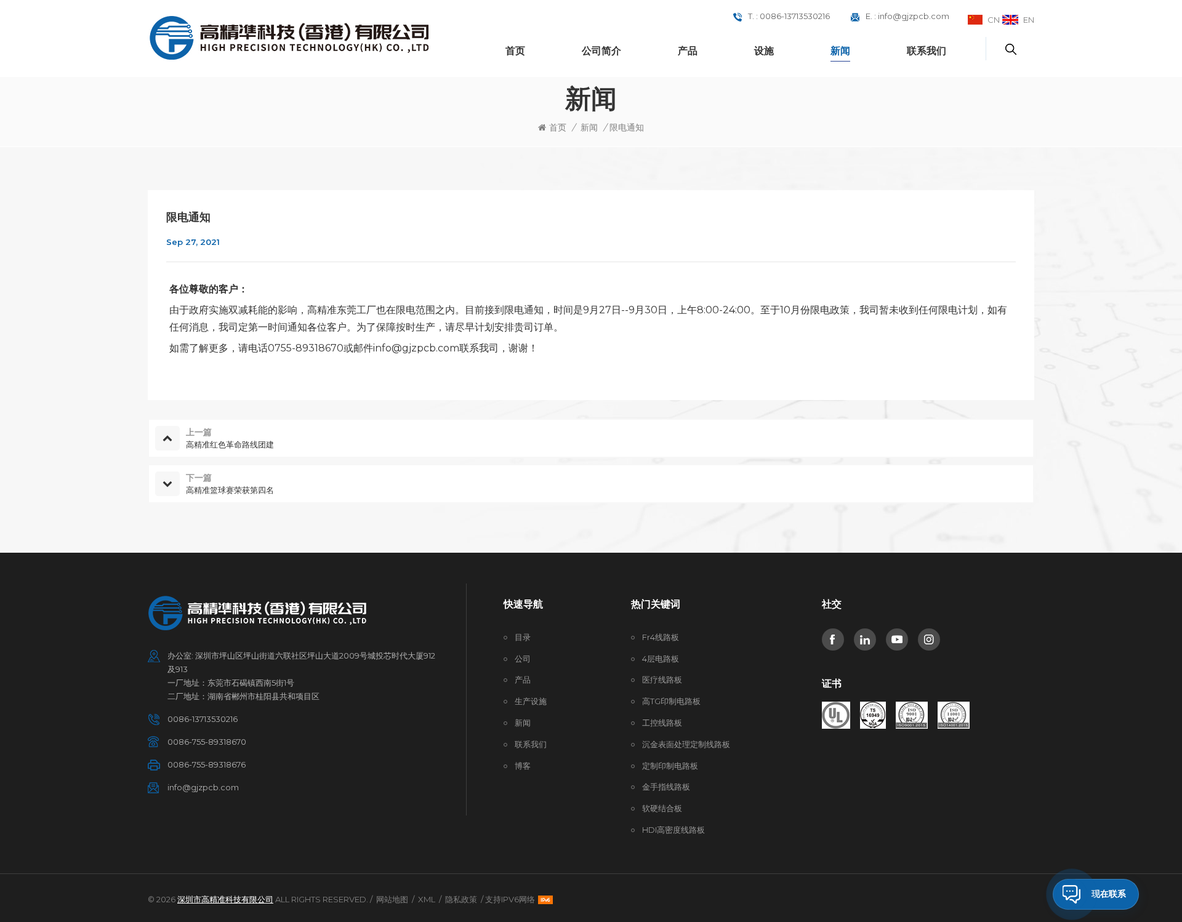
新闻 (840, 51)
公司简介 (601, 51)
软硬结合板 (662, 808)
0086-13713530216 (795, 16)
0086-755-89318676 (206, 764)
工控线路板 (662, 723)
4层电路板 (660, 658)
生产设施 (531, 701)
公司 (523, 658)
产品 (688, 51)
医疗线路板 (662, 679)
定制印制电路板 (670, 766)
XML (426, 899)
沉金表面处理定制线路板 (686, 744)
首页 (515, 51)
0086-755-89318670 (206, 742)
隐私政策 (461, 899)
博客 (523, 766)
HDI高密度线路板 (673, 830)
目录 (523, 637)
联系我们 (926, 51)
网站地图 (392, 899)
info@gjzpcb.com (913, 16)
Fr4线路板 (660, 637)
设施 (764, 51)
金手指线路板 (666, 787)
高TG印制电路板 (671, 701)
